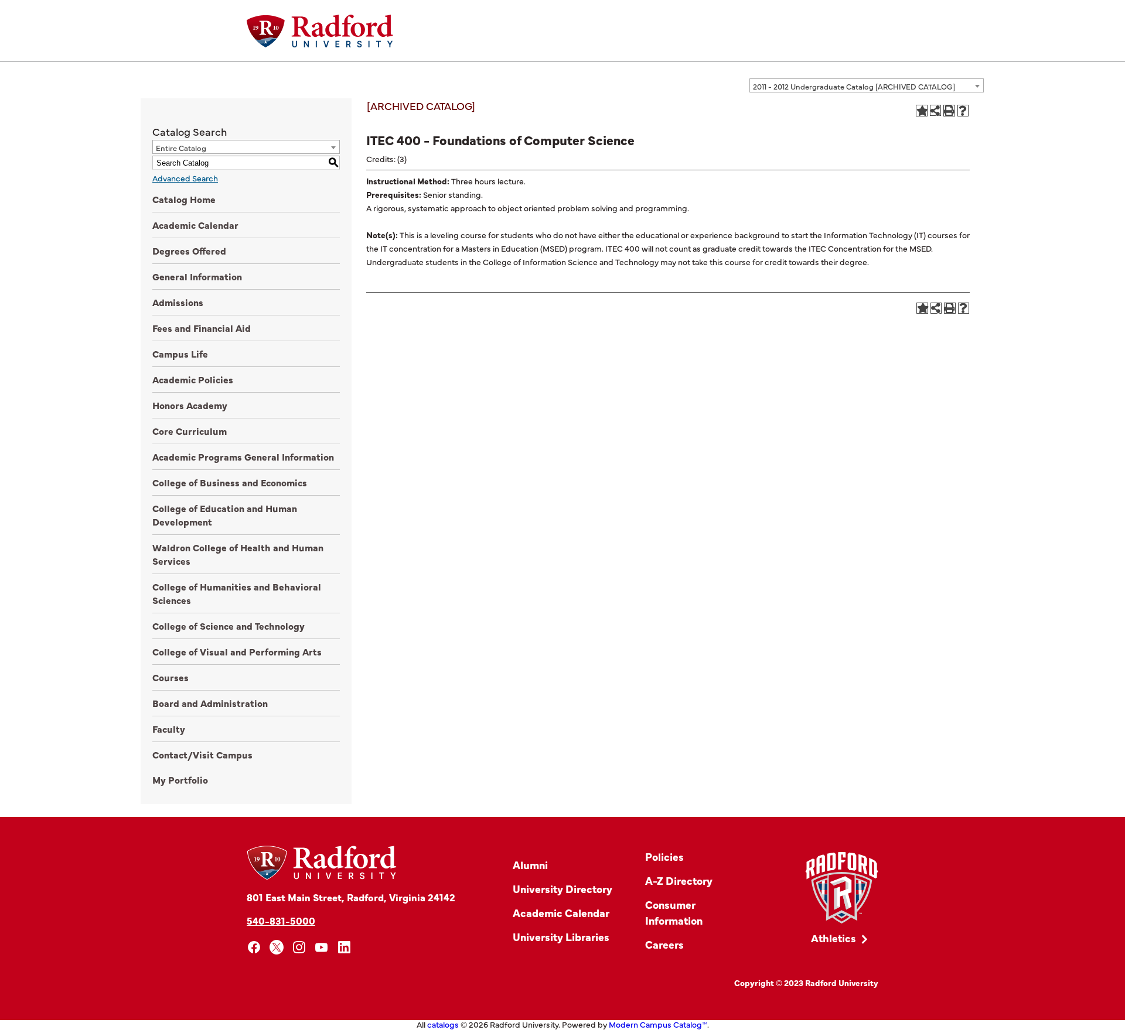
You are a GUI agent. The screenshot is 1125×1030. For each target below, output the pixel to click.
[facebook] (254, 947)
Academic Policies (192, 379)
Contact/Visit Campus (202, 754)
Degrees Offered (189, 250)
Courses (170, 677)
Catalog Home (184, 199)
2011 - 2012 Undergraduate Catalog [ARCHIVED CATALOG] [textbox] (854, 86)
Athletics (833, 938)
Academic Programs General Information (243, 456)
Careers (664, 944)
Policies (664, 856)
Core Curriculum (189, 430)
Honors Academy (189, 405)
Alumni (530, 864)
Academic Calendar (195, 224)
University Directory (562, 888)
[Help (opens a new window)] (963, 110)
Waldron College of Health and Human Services (237, 554)
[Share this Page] (935, 110)
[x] (277, 947)
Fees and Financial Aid (201, 327)
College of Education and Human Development (224, 515)
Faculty (168, 728)
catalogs (443, 1024)
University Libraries (561, 936)
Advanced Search (185, 178)
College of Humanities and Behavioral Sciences (236, 593)
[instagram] (299, 947)
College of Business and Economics (229, 482)
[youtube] (322, 947)
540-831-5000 (281, 920)
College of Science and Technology (228, 625)
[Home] (320, 31)
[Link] (841, 888)
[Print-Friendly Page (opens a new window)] (949, 110)
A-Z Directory (678, 880)
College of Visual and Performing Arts (237, 651)
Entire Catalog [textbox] (181, 147)
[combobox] (866, 85)
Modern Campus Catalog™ (658, 1024)
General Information (197, 276)
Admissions (177, 302)
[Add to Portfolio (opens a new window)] (922, 110)
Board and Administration (210, 702)
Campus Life (180, 353)
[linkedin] (344, 947)
